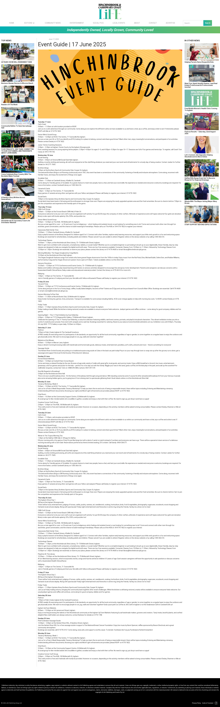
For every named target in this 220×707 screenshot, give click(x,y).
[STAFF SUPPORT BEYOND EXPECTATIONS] (202, 214)
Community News (53, 23)
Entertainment (77, 23)
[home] (110, 11)
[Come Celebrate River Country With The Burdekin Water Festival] (17, 164)
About (137, 23)
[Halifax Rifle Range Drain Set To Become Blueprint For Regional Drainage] (202, 168)
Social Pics (98, 23)
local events (119, 23)
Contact (153, 23)
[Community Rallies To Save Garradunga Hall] (17, 115)
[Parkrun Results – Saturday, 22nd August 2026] (202, 121)
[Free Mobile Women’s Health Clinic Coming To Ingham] (202, 98)
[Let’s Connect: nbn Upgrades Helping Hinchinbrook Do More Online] (202, 144)
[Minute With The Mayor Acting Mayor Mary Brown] (202, 191)
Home (11, 23)
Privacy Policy (196, 703)
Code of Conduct (207, 703)
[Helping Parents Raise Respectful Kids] (202, 51)
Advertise (170, 23)
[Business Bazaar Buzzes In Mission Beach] (17, 73)
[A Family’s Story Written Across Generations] (17, 187)
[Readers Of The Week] (17, 94)
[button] (29, 23)
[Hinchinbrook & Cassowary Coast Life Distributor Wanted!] (17, 210)
